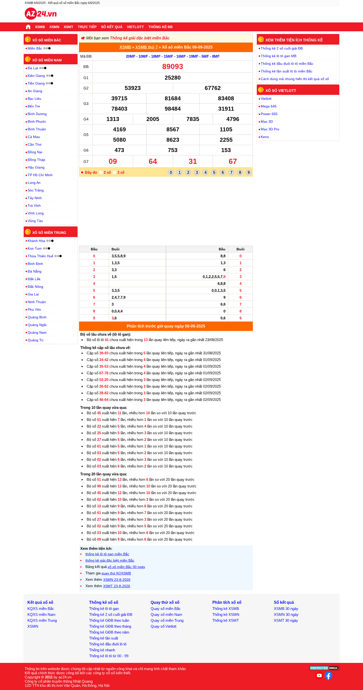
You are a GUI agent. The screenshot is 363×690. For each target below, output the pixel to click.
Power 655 (269, 114)
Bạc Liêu (34, 99)
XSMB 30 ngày (286, 608)
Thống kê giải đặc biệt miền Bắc (140, 38)
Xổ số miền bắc (46, 40)
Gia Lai (33, 294)
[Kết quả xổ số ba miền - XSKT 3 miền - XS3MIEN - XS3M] (41, 14)
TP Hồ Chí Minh (40, 175)
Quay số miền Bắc (166, 608)
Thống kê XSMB (225, 608)
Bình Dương (37, 114)
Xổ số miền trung (49, 233)
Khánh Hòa (36, 241)
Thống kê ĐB (160, 27)
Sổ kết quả (111, 27)
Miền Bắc (35, 48)
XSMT (68, 27)
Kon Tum (35, 248)
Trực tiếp (87, 27)
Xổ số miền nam (47, 60)
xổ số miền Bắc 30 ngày (126, 567)
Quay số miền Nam (166, 614)
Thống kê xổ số (103, 602)
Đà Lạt (33, 68)
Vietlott (135, 27)
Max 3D (267, 121)
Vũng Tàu (35, 221)
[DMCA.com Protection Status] (324, 669)
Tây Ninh (35, 198)
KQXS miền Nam (41, 614)
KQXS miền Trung (42, 620)
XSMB (40, 27)
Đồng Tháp (36, 160)
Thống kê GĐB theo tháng (110, 626)
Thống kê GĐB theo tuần (109, 620)
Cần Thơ (34, 144)
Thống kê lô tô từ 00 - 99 (108, 656)
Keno (265, 137)
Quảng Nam (37, 332)
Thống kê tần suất (103, 638)
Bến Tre (34, 106)
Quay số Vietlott (163, 626)
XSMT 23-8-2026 (116, 586)
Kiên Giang (36, 76)
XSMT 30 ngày (286, 620)
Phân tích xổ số (227, 602)
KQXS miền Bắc (40, 608)
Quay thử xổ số (165, 602)
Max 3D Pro (270, 129)
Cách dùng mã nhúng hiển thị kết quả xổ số (295, 79)
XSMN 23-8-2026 (116, 580)
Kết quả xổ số (40, 602)
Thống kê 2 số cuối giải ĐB (282, 48)
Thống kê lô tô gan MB (278, 56)
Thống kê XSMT (225, 620)
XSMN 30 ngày (286, 614)
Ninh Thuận (37, 302)
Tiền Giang (36, 83)
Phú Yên (34, 309)
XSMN (54, 27)
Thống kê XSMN (225, 614)
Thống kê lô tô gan (104, 608)
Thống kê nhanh (102, 650)
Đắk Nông (35, 287)
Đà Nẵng (34, 271)
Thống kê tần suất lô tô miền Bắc (286, 71)
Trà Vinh (34, 205)
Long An (34, 183)
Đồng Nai (35, 152)
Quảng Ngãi (37, 325)
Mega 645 (269, 106)
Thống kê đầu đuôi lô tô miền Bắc (287, 64)
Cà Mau (34, 137)
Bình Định (35, 264)
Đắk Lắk (34, 279)
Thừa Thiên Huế (40, 256)
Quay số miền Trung (167, 620)
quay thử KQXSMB (116, 573)
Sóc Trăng (36, 190)
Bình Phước (37, 121)
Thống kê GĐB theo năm (109, 632)
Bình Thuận (37, 129)
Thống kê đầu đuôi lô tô (107, 644)
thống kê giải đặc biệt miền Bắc (109, 560)
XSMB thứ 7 (146, 47)
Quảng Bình (37, 317)
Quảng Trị (35, 340)
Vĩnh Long (36, 213)
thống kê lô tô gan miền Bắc (107, 554)
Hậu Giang (36, 167)
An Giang (35, 91)
